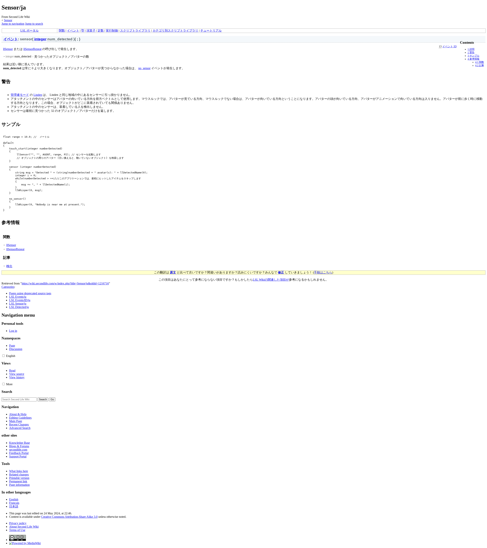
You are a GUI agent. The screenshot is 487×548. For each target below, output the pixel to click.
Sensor (8, 20)
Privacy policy (17, 523)
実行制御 (112, 30)
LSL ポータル (29, 30)
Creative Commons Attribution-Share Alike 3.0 (69, 516)
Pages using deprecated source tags (30, 293)
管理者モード (20, 94)
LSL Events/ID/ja (19, 300)
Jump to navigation (13, 23)
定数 (101, 30)
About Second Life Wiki (24, 526)
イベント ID (449, 46)
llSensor (8, 49)
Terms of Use (17, 530)
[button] (3, 355)
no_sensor (144, 68)
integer (40, 39)
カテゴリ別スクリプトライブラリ (175, 30)
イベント (73, 30)
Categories (8, 286)
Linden (37, 94)
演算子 (90, 30)
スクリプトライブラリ (135, 30)
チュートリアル (211, 30)
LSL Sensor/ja (17, 303)
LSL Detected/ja (19, 307)
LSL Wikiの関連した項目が (271, 279)
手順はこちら (323, 272)
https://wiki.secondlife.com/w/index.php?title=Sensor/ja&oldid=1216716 (65, 283)
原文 (173, 272)
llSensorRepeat (32, 49)
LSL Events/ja (17, 296)
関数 (62, 30)
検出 (9, 266)
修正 (281, 272)
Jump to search (34, 23)
